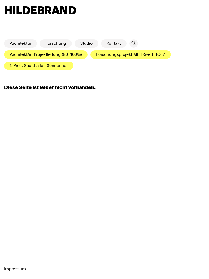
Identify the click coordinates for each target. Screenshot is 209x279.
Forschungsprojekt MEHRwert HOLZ (130, 54)
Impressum (15, 268)
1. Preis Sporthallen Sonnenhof (39, 65)
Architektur (20, 43)
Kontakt (114, 43)
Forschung (55, 43)
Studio (86, 43)
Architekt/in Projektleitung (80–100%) (46, 54)
